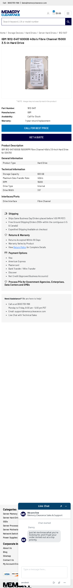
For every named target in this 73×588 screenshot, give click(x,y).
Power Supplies (10, 537)
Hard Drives (30, 32)
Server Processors (12, 525)
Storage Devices (15, 32)
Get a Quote (36, 137)
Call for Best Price (36, 128)
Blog (5, 552)
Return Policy (19, 247)
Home (2, 32)
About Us (7, 548)
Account (48, 13)
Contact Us (8, 560)
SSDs (5, 521)
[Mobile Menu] (68, 13)
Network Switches (11, 533)
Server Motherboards (13, 529)
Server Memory (10, 513)
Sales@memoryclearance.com (34, 3)
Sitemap (7, 556)
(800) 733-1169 (13, 3)
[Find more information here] (44, 544)
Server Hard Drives (47, 32)
